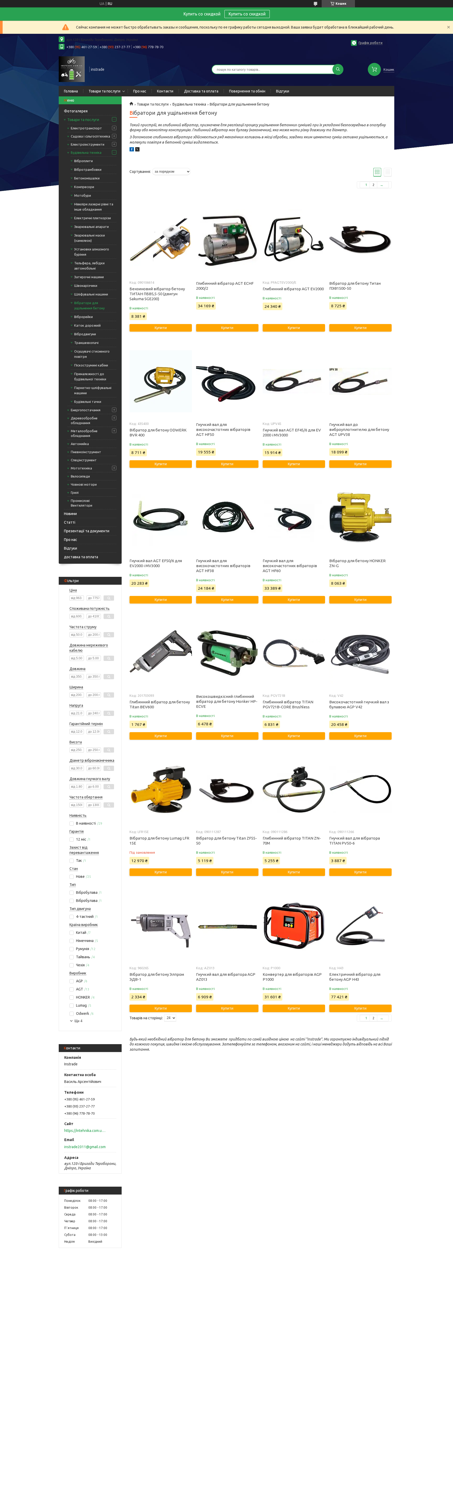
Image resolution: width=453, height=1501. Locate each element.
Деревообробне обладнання (84, 420)
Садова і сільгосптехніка (90, 136)
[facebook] (132, 150)
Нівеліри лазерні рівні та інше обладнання (93, 206)
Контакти (165, 91)
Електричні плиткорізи (92, 218)
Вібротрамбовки (87, 169)
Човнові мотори (84, 484)
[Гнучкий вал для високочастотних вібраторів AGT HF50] (227, 381)
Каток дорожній (87, 325)
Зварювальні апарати (91, 226)
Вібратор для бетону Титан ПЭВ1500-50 (355, 286)
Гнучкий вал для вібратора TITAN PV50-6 (354, 840)
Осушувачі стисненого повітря (92, 353)
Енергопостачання (85, 410)
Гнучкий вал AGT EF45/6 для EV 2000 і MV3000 (292, 432)
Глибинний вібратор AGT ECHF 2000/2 (225, 286)
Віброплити (83, 161)
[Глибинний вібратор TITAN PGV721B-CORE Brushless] (294, 653)
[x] (137, 150)
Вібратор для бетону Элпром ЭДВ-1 (157, 977)
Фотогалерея (76, 111)
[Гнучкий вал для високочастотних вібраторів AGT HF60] (294, 517)
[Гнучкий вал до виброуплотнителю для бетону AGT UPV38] (360, 381)
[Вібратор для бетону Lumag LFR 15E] (161, 789)
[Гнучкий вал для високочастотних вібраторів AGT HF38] (227, 517)
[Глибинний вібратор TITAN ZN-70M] (294, 789)
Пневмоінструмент (86, 452)
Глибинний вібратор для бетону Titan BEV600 (160, 704)
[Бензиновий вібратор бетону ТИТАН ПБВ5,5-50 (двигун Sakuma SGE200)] (161, 240)
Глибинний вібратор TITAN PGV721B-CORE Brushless (288, 704)
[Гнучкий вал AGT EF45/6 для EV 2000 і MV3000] (294, 381)
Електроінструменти (87, 144)
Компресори (84, 187)
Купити (161, 328)
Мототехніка (81, 468)
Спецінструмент (84, 460)
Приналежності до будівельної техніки (90, 376)
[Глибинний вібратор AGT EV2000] (294, 240)
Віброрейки (83, 317)
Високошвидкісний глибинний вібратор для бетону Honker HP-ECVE (226, 701)
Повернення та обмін (247, 91)
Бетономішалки (87, 178)
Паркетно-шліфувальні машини (92, 390)
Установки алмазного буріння (91, 251)
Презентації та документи (86, 531)
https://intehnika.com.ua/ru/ (85, 1131)
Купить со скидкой (247, 14)
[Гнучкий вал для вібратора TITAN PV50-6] (360, 789)
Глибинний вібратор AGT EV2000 (293, 289)
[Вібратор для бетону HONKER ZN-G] (360, 517)
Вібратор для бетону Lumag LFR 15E (159, 840)
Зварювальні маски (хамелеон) (89, 237)
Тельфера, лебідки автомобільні (89, 265)
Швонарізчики (85, 285)
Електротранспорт (86, 128)
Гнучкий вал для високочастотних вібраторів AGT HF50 (223, 429)
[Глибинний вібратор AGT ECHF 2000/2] (227, 240)
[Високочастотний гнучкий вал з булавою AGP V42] (360, 653)
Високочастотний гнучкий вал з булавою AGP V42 (359, 704)
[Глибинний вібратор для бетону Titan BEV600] (161, 653)
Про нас (139, 91)
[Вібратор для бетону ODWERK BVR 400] (161, 381)
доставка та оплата (81, 557)
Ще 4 (78, 1021)
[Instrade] (72, 69)
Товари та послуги (104, 91)
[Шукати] (337, 69)
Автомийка (80, 444)
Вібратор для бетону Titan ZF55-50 (226, 840)
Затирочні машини (89, 277)
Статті (69, 522)
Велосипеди (80, 476)
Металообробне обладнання (84, 433)
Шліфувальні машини (91, 294)
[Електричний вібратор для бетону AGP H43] (360, 925)
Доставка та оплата (201, 91)
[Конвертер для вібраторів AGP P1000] (294, 925)
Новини (70, 514)
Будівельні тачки (87, 401)
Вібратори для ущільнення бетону (89, 305)
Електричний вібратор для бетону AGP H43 (354, 977)
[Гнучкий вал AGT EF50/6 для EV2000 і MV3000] (161, 517)
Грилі (75, 492)
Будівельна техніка (86, 152)
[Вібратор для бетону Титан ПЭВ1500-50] (360, 240)
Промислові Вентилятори (81, 503)
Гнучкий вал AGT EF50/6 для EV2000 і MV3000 (156, 563)
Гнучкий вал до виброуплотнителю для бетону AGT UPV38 (359, 429)
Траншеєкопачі (86, 342)
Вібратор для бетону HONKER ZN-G (357, 563)
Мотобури (82, 195)
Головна (71, 91)
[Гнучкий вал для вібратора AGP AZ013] (227, 925)
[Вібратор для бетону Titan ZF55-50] (227, 789)
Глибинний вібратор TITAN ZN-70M (292, 840)
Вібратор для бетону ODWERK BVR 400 (158, 432)
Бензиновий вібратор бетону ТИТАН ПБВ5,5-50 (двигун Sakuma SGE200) (157, 294)
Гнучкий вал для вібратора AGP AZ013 (225, 977)
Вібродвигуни (85, 334)
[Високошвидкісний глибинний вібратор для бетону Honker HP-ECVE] (227, 653)
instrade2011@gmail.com (85, 1147)
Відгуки (282, 91)
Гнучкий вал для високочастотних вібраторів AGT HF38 (223, 565)
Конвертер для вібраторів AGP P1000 (292, 977)
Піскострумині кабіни (91, 365)
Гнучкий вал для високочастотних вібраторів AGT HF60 (290, 565)
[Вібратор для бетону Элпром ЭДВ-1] (161, 925)
